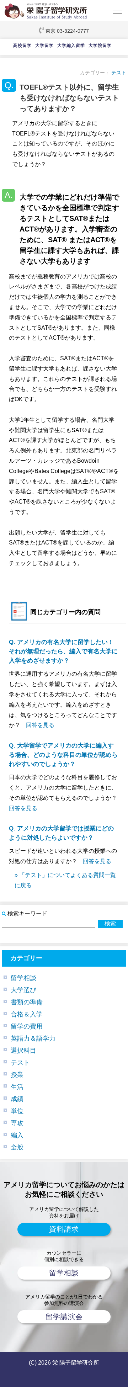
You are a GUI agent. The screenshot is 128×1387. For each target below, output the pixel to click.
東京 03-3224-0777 (67, 31)
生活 (17, 1086)
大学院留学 (100, 45)
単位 (17, 1111)
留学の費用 (27, 1026)
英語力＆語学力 (33, 1038)
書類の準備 (27, 1002)
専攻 (17, 1123)
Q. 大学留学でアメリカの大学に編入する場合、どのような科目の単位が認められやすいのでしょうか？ (63, 754)
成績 (17, 1098)
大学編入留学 (71, 45)
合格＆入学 (27, 1014)
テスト (118, 72)
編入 (17, 1135)
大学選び (23, 990)
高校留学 (22, 45)
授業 (17, 1074)
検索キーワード (27, 913)
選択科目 (23, 1050)
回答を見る (40, 725)
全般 (17, 1147)
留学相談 (23, 978)
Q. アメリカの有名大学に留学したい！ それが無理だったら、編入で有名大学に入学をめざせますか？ (64, 651)
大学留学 (44, 45)
